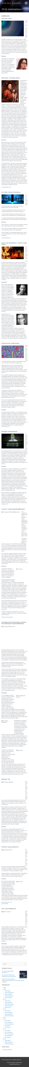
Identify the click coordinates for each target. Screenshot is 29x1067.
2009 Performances (9, 1043)
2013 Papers (7, 1020)
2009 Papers (8, 1040)
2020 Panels (7, 991)
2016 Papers (7, 1010)
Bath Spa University (7, 1049)
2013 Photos (8, 1027)
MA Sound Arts (5, 975)
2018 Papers (7, 1000)
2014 (4, 1017)
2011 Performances (9, 1034)
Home (4, 987)
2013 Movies (8, 1025)
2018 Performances (9, 1004)
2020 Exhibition (8, 997)
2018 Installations (9, 1005)
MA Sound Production (11, 976)
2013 (4, 1019)
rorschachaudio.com (6, 187)
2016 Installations (9, 1014)
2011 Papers (7, 1030)
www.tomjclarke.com (6, 237)
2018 (4, 999)
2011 (4, 1029)
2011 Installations (9, 1035)
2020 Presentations (9, 992)
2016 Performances (9, 1015)
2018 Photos (8, 1007)
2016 (4, 1009)
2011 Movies (7, 1037)
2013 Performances (9, 1024)
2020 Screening (8, 994)
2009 (4, 1038)
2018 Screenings (8, 1002)
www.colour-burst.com (6, 902)
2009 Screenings (8, 1042)
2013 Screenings (8, 1022)
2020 (4, 989)
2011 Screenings (8, 1032)
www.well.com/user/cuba (7, 617)
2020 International (9, 995)
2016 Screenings (8, 1012)
